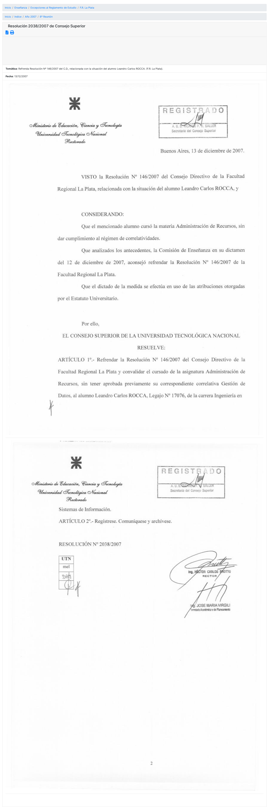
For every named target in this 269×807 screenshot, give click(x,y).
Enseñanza (20, 7)
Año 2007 (30, 16)
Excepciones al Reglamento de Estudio (53, 7)
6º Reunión (46, 16)
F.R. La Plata (87, 7)
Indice (17, 16)
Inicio (8, 7)
